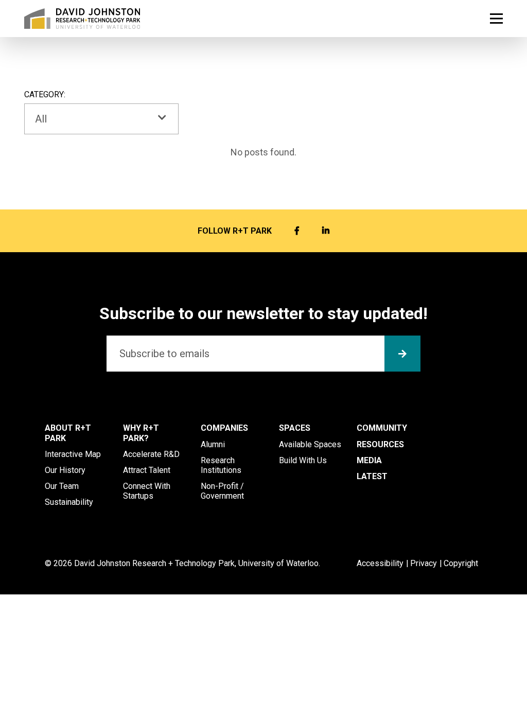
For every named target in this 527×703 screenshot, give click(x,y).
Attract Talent (146, 470)
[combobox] (101, 118)
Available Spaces (310, 444)
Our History (65, 470)
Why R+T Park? (141, 433)
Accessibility (380, 563)
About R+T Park (68, 433)
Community (382, 428)
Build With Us (303, 460)
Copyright (461, 563)
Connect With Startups (146, 491)
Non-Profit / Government (222, 491)
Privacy (423, 563)
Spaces (294, 428)
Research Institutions (221, 465)
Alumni (213, 444)
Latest (372, 476)
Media (369, 460)
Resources (380, 444)
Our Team (62, 486)
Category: (44, 94)
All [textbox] (41, 119)
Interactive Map (73, 454)
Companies (224, 428)
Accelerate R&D (151, 454)
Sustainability (69, 502)
